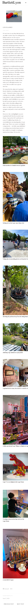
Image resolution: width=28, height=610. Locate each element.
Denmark (6, 589)
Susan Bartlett (8, 595)
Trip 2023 (6, 30)
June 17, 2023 (6, 598)
